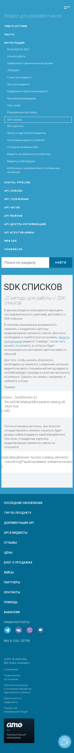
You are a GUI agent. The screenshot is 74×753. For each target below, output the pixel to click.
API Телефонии (16, 199)
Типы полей (13, 105)
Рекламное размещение (21, 98)
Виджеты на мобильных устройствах (29, 154)
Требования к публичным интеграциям (30, 63)
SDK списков (14, 119)
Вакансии (12, 612)
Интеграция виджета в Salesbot (26, 140)
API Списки (13, 190)
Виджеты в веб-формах (21, 161)
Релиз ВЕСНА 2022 (18, 49)
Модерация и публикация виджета (27, 91)
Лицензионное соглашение (12, 677)
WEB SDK (10, 240)
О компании (11, 669)
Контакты (12, 592)
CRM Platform (15, 26)
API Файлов (13, 215)
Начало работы (16, 56)
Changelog (13, 249)
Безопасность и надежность (13, 700)
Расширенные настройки (22, 112)
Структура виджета (19, 77)
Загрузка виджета (18, 84)
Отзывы (10, 542)
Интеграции (14, 42)
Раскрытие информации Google (15, 710)
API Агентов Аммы (19, 232)
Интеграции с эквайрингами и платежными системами (33, 170)
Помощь (11, 602)
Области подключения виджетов (26, 132)
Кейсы (9, 572)
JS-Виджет (13, 70)
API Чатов (12, 207)
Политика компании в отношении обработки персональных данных (17, 689)
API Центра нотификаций (25, 224)
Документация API (19, 523)
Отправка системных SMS (22, 147)
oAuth (9, 34)
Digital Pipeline (17, 182)
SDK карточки (15, 126)
